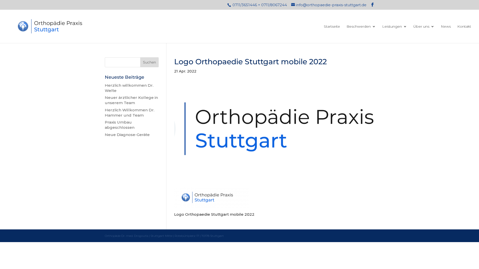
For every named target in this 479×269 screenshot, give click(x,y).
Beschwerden (359, 27)
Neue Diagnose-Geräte (127, 134)
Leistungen (392, 27)
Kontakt (464, 27)
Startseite (332, 27)
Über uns (421, 27)
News (446, 27)
